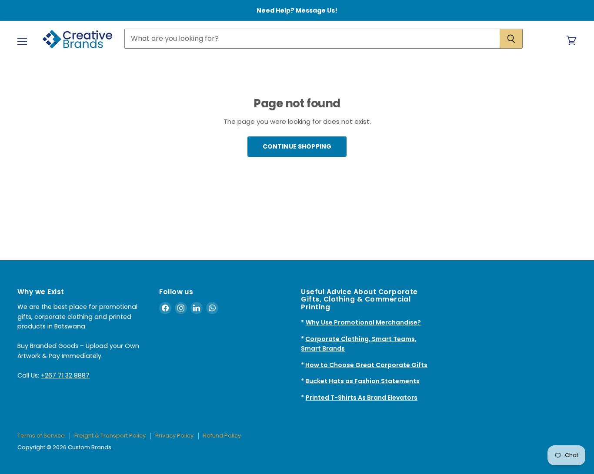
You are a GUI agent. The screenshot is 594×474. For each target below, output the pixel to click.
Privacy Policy (174, 435)
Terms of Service (41, 435)
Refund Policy (222, 435)
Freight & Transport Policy (110, 435)
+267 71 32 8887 (65, 375)
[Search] (511, 39)
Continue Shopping (297, 146)
